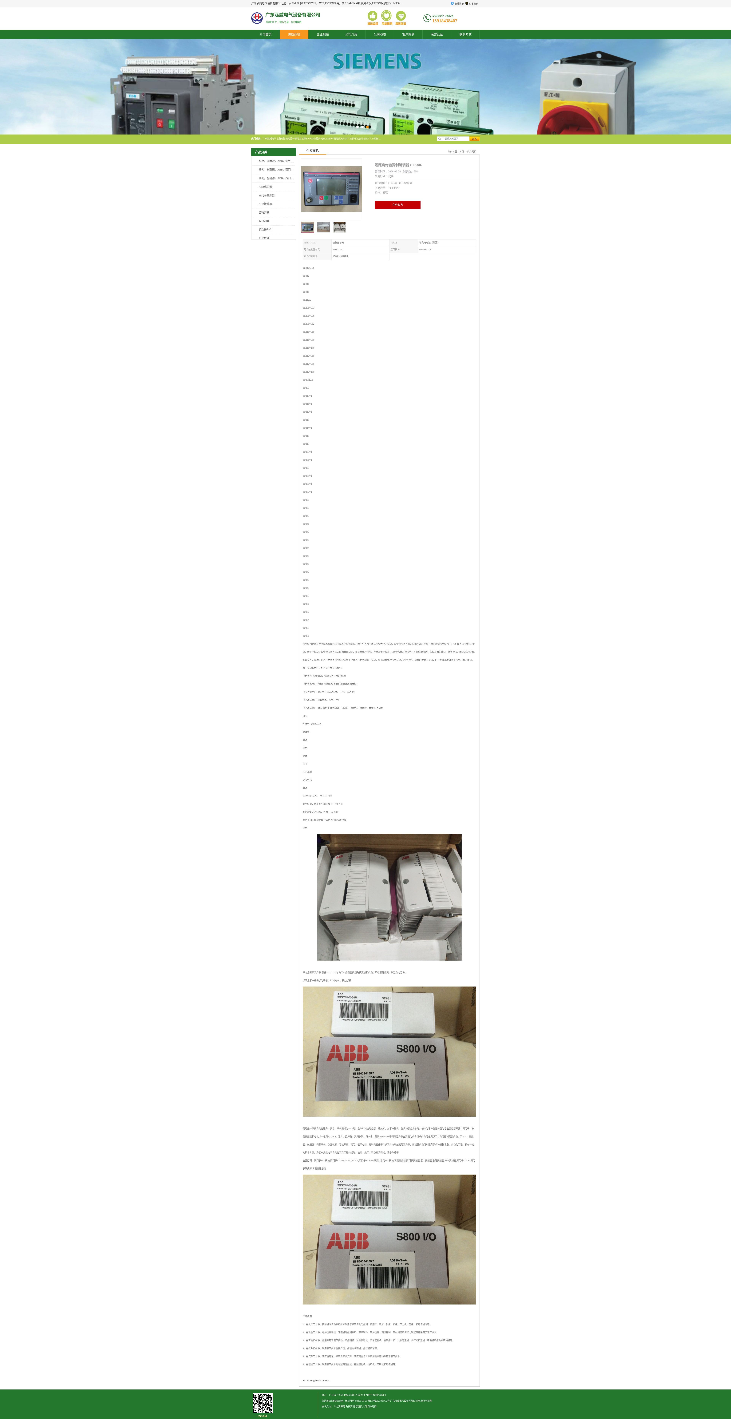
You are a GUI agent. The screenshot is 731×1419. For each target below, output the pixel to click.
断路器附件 (265, 229)
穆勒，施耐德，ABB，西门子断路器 (280, 169)
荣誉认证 (437, 34)
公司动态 (380, 34)
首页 (461, 151)
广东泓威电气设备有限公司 (404, 1401)
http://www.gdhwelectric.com (316, 1380)
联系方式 (465, 34)
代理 (390, 176)
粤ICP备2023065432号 (379, 1401)
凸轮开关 (264, 212)
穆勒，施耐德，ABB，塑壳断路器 (279, 161)
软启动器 (264, 221)
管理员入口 (361, 1406)
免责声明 (350, 1406)
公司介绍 (351, 34)
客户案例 (408, 34)
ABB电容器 (265, 186)
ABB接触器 (265, 204)
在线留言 (397, 204)
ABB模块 (264, 238)
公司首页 (265, 34)
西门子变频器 (267, 195)
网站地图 (372, 1406)
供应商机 (294, 34)
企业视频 (323, 34)
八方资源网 (339, 1406)
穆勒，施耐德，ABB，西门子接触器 (280, 178)
